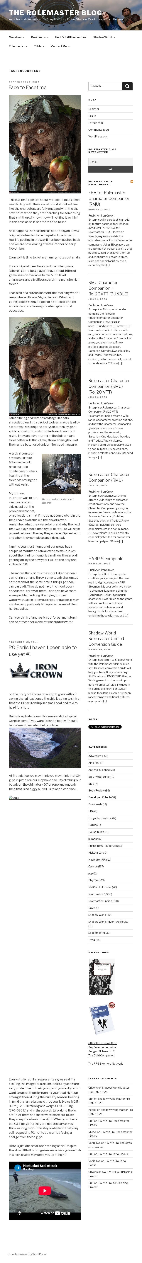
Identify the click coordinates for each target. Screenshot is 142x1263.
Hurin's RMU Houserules (103, 845)
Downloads (38, 37)
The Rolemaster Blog (55, 13)
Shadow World (102, 37)
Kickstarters (96, 852)
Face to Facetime (28, 87)
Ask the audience (99, 769)
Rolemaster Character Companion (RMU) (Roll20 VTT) (109, 386)
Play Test (94, 880)
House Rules (96, 831)
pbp (90, 873)
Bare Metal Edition (99, 776)
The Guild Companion (101, 1055)
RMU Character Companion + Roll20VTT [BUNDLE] (108, 288)
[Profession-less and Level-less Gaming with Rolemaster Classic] (102, 994)
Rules (91, 908)
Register (93, 108)
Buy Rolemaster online (102, 1047)
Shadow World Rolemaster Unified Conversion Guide (106, 639)
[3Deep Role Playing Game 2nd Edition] (102, 1034)
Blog (91, 783)
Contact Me (59, 46)
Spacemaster (96, 932)
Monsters (15, 37)
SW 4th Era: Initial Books (113, 1153)
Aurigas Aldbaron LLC (101, 1051)
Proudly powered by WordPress (27, 1254)
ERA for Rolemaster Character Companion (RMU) (109, 198)
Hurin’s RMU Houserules (70, 37)
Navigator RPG (97, 859)
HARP (92, 825)
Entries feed (96, 122)
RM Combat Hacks (99, 887)
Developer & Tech (99, 797)
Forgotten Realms (99, 818)
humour (93, 838)
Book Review (96, 790)
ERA (91, 811)
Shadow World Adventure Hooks (108, 921)
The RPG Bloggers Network (105, 1063)
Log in (92, 115)
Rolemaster (17, 46)
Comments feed (98, 129)
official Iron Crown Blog (102, 1043)
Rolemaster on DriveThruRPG (100, 183)
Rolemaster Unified (100, 901)
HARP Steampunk (105, 558)
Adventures (95, 756)
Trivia (38, 46)
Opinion (93, 866)
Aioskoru (93, 762)
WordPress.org (97, 136)
